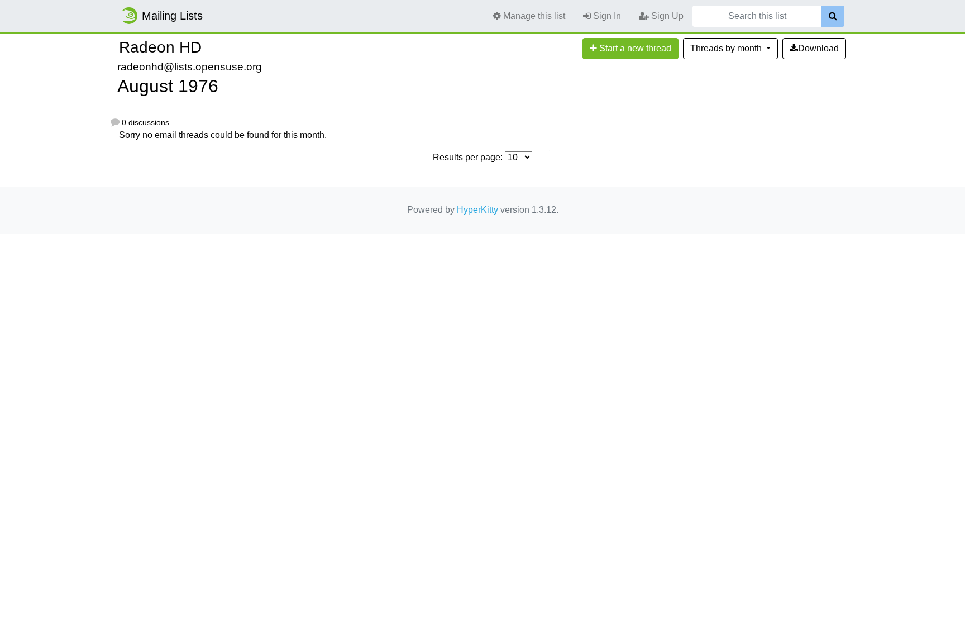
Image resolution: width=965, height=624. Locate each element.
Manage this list (533, 16)
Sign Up (666, 16)
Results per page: (468, 157)
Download (818, 48)
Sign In (606, 16)
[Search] (832, 16)
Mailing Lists (172, 15)
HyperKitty (477, 210)
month (727, 48)
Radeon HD (160, 47)
